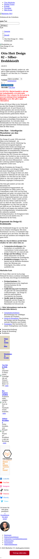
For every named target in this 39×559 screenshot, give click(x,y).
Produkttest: (8, 324)
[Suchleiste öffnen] (1, 28)
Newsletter (7, 8)
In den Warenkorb (7, 85)
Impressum (7, 535)
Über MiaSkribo (9, 2)
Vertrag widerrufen (19, 553)
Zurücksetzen (11, 81)
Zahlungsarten (9, 541)
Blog (5, 346)
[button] (1, 558)
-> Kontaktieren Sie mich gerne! (5, 516)
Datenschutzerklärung (11, 537)
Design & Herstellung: (11, 318)
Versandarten (8, 542)
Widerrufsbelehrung (10, 544)
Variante (4, 80)
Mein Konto (8, 10)
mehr (6, 386)
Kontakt (6, 6)
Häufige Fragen (9, 4)
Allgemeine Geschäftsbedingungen (15, 539)
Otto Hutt (12, 87)
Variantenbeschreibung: (12, 313)
